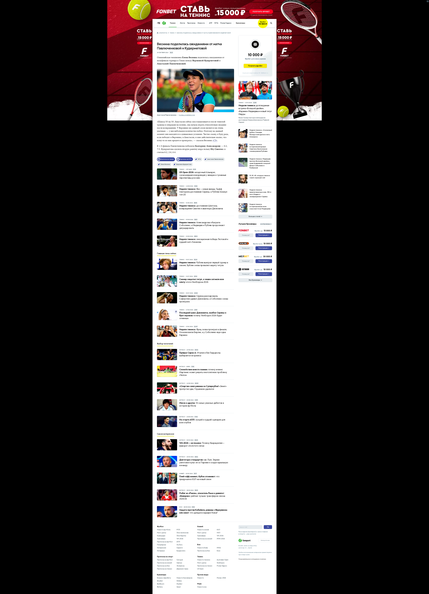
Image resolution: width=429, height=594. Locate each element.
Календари (161, 536)
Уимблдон (220, 563)
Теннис (173, 23)
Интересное (161, 548)
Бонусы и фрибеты (164, 578)
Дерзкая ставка (182, 569)
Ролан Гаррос (225, 23)
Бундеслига (181, 551)
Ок (268, 527)
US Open (200, 569)
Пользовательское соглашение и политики (252, 559)
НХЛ (218, 533)
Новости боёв (202, 548)
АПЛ (178, 542)
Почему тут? (246, 235)
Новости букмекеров (184, 578)
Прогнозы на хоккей (164, 563)
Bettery (160, 587)
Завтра (179, 563)
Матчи (182, 23)
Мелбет (179, 584)
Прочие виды (202, 575)
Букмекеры (240, 23)
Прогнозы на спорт (165, 557)
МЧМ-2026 (221, 539)
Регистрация (263, 235)
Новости (201, 23)
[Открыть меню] (159, 23)
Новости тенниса (203, 560)
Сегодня (180, 560)
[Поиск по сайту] (272, 23)
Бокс (218, 551)
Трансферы (161, 539)
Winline (179, 581)
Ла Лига (179, 545)
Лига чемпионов (182, 533)
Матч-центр (161, 533)
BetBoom (160, 584)
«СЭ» (214, 140)
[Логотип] (164, 23)
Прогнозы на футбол (164, 542)
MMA (219, 548)
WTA (216, 23)
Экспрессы (181, 566)
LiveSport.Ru (163, 33)
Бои (198, 544)
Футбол (160, 526)
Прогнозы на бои (163, 566)
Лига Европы (181, 536)
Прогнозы (191, 23)
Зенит (179, 587)
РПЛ (178, 530)
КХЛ (218, 530)
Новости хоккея (203, 530)
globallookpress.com (187, 115)
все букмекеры (266, 224)
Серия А (180, 548)
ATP (210, 23)
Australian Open (222, 560)
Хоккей (200, 526)
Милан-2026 (221, 578)
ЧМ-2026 (180, 539)
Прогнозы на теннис (164, 569)
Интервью (161, 551)
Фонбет (160, 581)
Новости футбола (163, 530)
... (267, 26)
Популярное (161, 545)
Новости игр (202, 587)
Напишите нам (265, 540)
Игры (199, 584)
